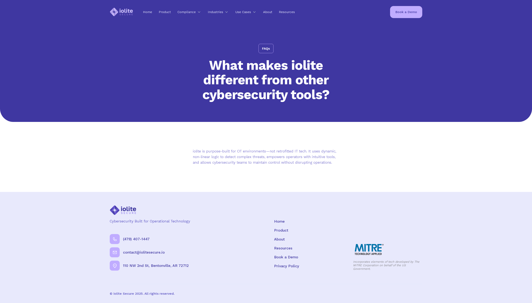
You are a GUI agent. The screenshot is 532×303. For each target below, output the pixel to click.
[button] (189, 12)
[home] (121, 11)
